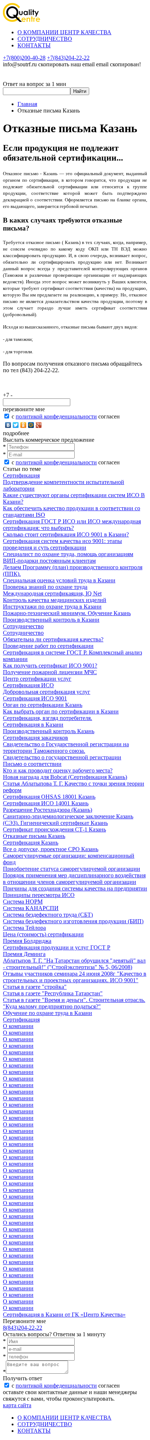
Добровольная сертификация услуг (46, 692)
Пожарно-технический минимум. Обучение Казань (67, 613)
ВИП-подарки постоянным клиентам (49, 561)
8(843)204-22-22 (22, 1328)
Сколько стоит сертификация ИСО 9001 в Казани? (66, 534)
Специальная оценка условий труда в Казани (59, 580)
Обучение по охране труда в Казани (47, 1013)
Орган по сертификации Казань (42, 705)
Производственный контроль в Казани (51, 620)
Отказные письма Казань (34, 836)
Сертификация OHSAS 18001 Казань (49, 797)
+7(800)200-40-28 (24, 58)
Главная (27, 104)
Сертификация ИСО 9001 (35, 698)
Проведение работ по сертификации (48, 646)
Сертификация (21, 475)
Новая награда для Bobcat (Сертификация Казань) (65, 777)
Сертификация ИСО (28, 685)
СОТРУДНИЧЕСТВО (44, 39)
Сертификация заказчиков (35, 738)
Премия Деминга (24, 954)
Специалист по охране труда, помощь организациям (68, 554)
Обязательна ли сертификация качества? (53, 639)
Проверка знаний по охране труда (45, 587)
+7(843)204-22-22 (68, 58)
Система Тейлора (24, 928)
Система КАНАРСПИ (31, 908)
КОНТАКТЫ (34, 45)
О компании (18, 1026)
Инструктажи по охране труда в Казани (52, 606)
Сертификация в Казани (33, 724)
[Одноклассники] (23, 425)
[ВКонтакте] (8, 425)
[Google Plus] (39, 425)
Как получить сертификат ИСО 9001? (50, 665)
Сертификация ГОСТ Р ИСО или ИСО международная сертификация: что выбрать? (72, 524)
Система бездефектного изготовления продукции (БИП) (73, 921)
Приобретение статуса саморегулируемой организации (71, 869)
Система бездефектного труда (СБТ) (48, 915)
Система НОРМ (23, 901)
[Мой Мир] (31, 425)
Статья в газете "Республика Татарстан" (53, 993)
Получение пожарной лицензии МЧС (50, 672)
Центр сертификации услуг (37, 679)
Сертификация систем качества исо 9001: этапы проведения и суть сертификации (62, 544)
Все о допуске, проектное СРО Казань (50, 849)
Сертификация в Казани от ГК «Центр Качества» (64, 1314)
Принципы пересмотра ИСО (39, 895)
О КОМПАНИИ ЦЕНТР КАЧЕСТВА (64, 32)
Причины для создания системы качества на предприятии (75, 888)
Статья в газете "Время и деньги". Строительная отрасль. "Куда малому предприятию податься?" (74, 1003)
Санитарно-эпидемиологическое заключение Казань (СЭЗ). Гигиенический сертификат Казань (68, 819)
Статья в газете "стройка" (35, 987)
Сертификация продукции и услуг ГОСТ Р (56, 947)
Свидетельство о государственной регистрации (62, 757)
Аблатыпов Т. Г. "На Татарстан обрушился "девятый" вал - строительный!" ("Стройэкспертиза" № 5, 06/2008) (74, 963)
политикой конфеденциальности (56, 416)
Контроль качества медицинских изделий (54, 600)
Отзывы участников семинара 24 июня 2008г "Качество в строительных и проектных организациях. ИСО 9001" (74, 977)
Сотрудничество (23, 626)
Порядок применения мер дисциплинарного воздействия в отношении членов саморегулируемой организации (74, 878)
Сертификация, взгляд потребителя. (47, 718)
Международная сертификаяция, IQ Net (52, 593)
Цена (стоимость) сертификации (43, 934)
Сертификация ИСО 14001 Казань (45, 803)
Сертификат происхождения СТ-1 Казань (54, 829)
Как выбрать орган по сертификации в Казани (61, 711)
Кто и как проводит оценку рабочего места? (57, 770)
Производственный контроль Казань (48, 731)
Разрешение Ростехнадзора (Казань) (47, 810)
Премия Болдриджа (27, 941)
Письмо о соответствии (32, 764)
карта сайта (17, 1405)
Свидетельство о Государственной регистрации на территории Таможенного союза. (66, 747)
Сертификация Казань (30, 842)
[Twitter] (16, 425)
